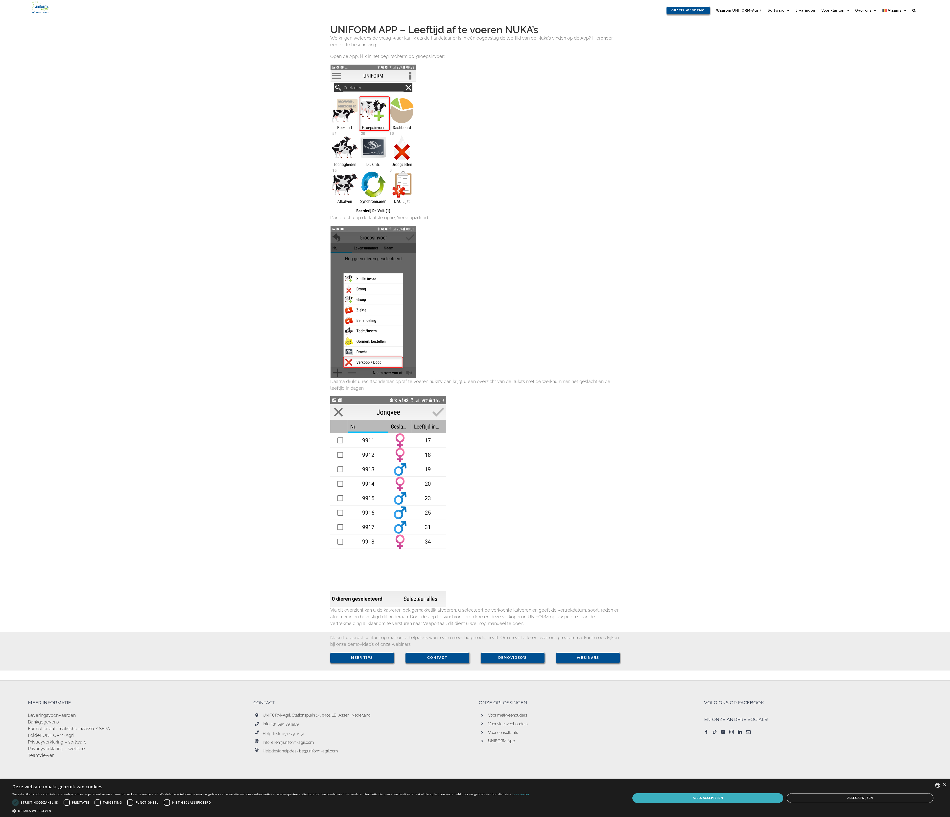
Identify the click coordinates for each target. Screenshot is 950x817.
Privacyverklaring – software (57, 742)
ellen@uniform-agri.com (292, 742)
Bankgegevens (43, 721)
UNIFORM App (501, 741)
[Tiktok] (714, 732)
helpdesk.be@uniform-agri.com (310, 751)
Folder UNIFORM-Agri (51, 735)
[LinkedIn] (740, 732)
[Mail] (748, 732)
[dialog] (475, 798)
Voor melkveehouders (507, 715)
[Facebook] (706, 732)
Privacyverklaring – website (56, 748)
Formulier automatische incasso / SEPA (69, 728)
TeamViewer (41, 755)
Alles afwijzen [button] (860, 798)
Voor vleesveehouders (508, 723)
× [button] (944, 785)
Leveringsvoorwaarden (52, 715)
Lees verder (520, 794)
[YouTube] (723, 732)
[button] (914, 10)
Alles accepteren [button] (708, 798)
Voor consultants (503, 732)
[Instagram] (731, 732)
